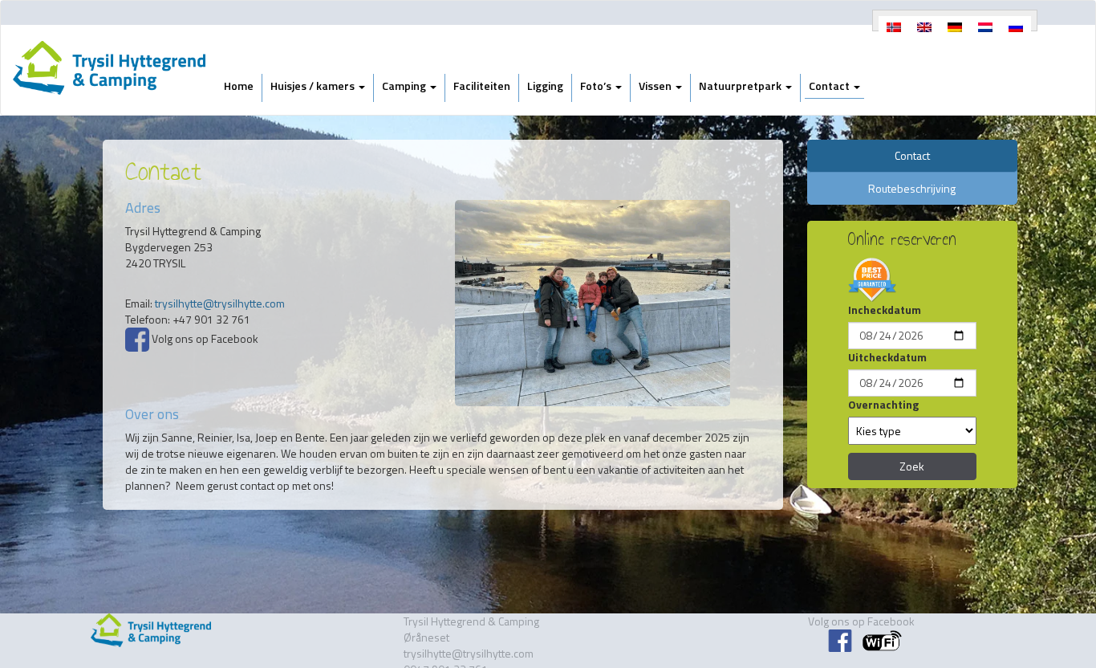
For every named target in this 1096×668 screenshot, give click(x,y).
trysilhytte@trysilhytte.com (220, 303)
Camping (405, 85)
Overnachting (883, 405)
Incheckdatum (884, 310)
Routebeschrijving (912, 188)
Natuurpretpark (741, 85)
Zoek (911, 466)
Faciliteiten (481, 85)
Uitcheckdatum (887, 357)
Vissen (656, 85)
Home (239, 85)
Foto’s (597, 85)
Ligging (545, 85)
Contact (830, 85)
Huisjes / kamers (313, 85)
